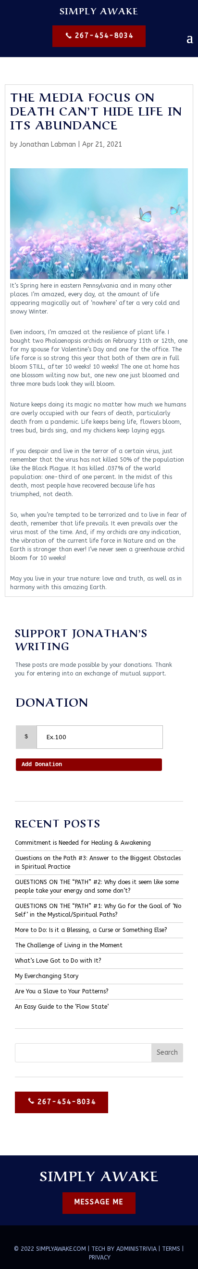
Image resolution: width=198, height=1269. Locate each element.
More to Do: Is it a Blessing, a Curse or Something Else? (91, 930)
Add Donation (42, 764)
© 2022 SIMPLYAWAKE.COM (50, 1249)
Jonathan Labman (47, 144)
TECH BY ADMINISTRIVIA (124, 1249)
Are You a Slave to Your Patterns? (62, 991)
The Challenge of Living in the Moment (69, 945)
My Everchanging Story (46, 976)
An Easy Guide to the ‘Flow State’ (62, 1006)
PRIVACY (100, 1257)
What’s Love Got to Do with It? (58, 960)
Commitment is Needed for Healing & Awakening (83, 842)
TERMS (171, 1249)
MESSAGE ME (99, 1202)
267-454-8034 (103, 36)
